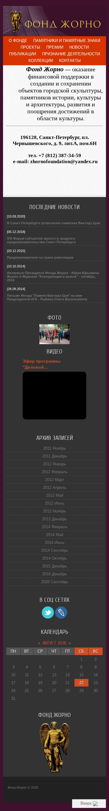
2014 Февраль (55, 527)
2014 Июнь (54, 542)
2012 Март (54, 479)
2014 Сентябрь (54, 550)
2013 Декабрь (54, 519)
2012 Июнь (54, 503)
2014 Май (54, 534)
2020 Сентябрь (54, 582)
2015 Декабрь (54, 566)
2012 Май (54, 495)
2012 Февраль (55, 472)
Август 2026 (54, 643)
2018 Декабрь (54, 574)
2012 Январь (54, 464)
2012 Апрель (54, 487)
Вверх (87, 803)
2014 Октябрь (54, 558)
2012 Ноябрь (54, 511)
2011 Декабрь (54, 456)
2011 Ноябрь (54, 448)
